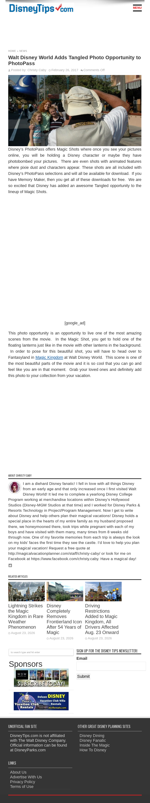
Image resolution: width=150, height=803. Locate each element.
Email (81, 658)
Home (12, 51)
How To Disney (93, 750)
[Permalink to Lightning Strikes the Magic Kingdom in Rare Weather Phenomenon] (26, 600)
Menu (137, 7)
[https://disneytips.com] (41, 9)
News (23, 51)
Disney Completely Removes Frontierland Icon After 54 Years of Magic (64, 619)
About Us (18, 772)
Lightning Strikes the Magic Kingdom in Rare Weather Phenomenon (25, 616)
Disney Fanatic (93, 740)
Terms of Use (21, 786)
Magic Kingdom (49, 357)
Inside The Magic (95, 745)
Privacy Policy (22, 781)
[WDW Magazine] (41, 685)
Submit (83, 676)
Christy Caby (36, 70)
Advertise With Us (26, 777)
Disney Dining (92, 735)
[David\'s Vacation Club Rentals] (41, 709)
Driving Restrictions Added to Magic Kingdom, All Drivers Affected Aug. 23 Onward (102, 619)
